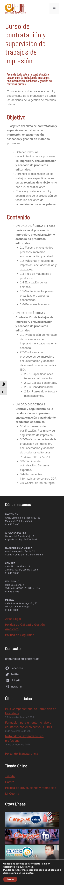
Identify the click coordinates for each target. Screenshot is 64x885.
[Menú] (54, 8)
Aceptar (10, 879)
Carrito (9, 782)
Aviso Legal (13, 619)
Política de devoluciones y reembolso (30, 787)
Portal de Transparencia (21, 753)
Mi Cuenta (12, 793)
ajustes (29, 873)
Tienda (10, 776)
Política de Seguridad (19, 635)
